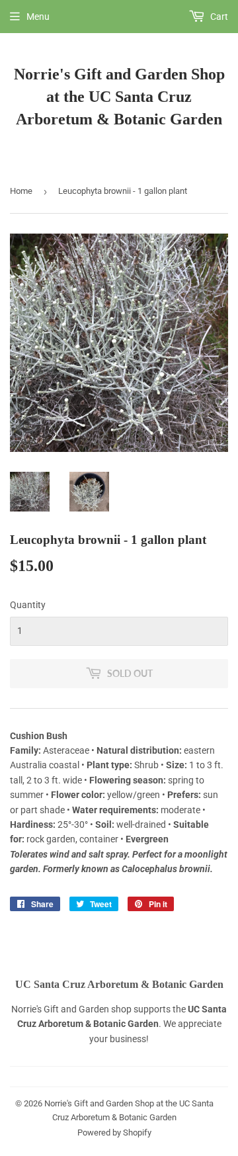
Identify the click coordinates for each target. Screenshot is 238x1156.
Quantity (28, 605)
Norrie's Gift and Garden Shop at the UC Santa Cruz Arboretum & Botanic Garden (119, 96)
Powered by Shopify (114, 1132)
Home (21, 191)
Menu (38, 16)
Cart (218, 16)
